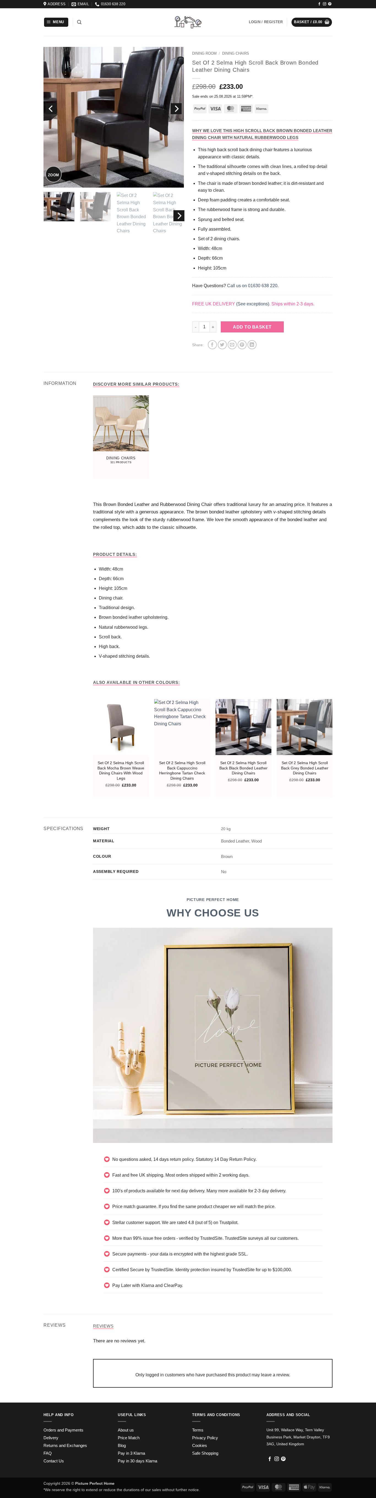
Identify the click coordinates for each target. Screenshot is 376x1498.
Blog (122, 1445)
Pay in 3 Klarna (131, 1453)
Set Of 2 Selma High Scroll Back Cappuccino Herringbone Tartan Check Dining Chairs (182, 770)
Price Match (129, 1438)
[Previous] (51, 108)
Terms (197, 1430)
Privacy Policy (205, 1438)
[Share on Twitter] (222, 344)
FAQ (47, 1453)
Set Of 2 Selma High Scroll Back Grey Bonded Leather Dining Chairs (304, 768)
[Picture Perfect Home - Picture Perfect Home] (188, 22)
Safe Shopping (205, 1453)
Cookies (199, 1445)
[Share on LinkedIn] (252, 344)
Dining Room (204, 53)
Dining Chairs (235, 53)
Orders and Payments (63, 1430)
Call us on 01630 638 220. (253, 285)
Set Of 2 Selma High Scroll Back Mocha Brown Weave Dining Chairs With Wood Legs (120, 770)
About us (126, 1430)
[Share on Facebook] (212, 344)
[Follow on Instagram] (324, 4)
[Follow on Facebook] (319, 4)
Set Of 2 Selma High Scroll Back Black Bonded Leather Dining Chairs (243, 768)
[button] (56, 22)
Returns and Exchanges (65, 1445)
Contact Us (53, 1461)
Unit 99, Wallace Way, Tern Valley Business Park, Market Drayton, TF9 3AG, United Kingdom (298, 1437)
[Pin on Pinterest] (242, 344)
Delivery (50, 1438)
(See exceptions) (252, 304)
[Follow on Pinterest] (329, 4)
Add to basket (252, 327)
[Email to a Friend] (232, 344)
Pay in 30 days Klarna (137, 1461)
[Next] (176, 108)
